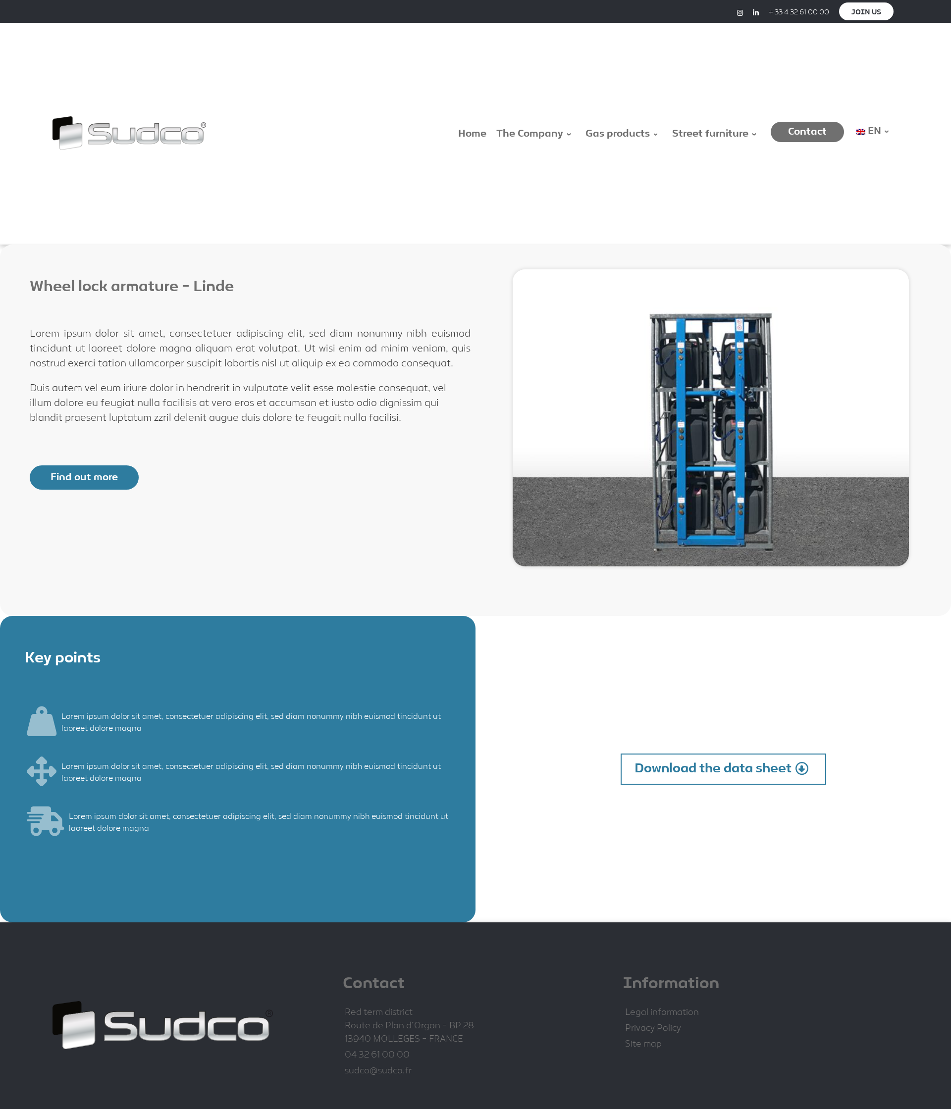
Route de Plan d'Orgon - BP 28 (409, 1026)
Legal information (662, 1012)
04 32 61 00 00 (377, 1055)
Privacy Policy (653, 1028)
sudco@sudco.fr (378, 1071)
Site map (643, 1044)
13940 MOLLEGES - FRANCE (404, 1039)
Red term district (379, 1012)
